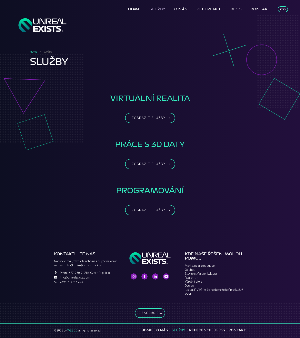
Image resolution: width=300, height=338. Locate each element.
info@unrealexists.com (75, 277)
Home (134, 9)
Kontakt (261, 9)
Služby (157, 9)
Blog (236, 9)
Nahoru (148, 313)
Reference (209, 9)
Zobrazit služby (149, 118)
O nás (181, 9)
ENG (283, 9)
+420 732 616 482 (71, 282)
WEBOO (72, 330)
